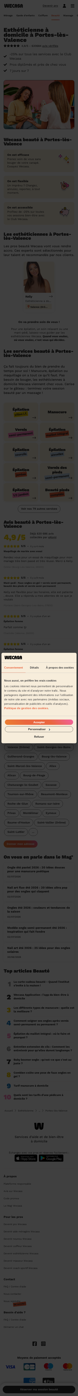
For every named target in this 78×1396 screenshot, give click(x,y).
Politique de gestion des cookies (26, 708)
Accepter (39, 722)
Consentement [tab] (13, 667)
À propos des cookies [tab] (60, 667)
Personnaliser (37, 729)
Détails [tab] (34, 667)
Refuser (39, 736)
